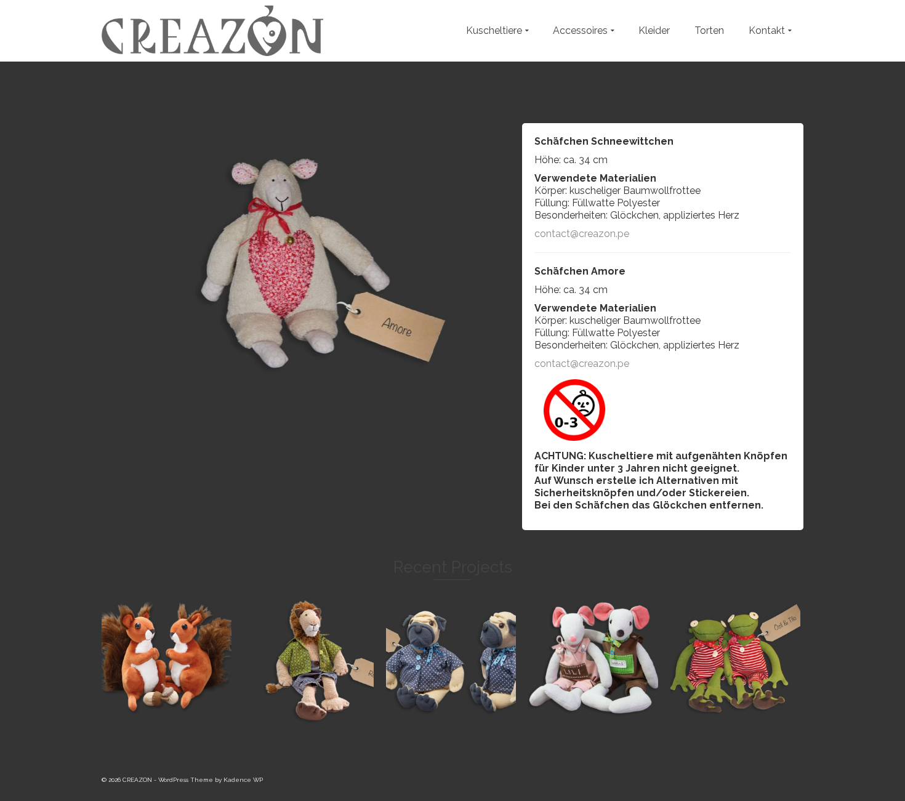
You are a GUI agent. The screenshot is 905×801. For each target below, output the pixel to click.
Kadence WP (243, 779)
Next (509, 261)
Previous (95, 261)
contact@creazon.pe (581, 233)
